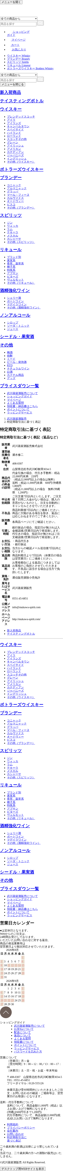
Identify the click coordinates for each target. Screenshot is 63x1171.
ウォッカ (12, 225)
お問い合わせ (15, 1134)
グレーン (12, 142)
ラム (10, 229)
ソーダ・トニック (18, 325)
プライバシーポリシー (21, 1127)
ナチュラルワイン (18, 368)
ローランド (14, 135)
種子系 (11, 266)
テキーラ (12, 232)
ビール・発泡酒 (17, 362)
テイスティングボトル (22, 101)
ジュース (12, 329)
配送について (22, 1032)
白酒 (10, 371)
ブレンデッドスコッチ (21, 116)
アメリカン (14, 148)
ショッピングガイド (19, 396)
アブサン (12, 273)
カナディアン (15, 152)
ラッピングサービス (19, 412)
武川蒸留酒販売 (17, 418)
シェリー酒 (14, 297)
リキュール (11, 249)
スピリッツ (11, 215)
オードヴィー (15, 201)
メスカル (12, 235)
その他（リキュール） (21, 282)
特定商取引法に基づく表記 (17, 1139)
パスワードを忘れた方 (28, 1051)
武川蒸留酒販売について (22, 393)
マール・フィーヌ (18, 194)
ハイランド (14, 132)
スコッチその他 (17, 139)
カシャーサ (14, 238)
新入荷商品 (10, 92)
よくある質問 (15, 402)
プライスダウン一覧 (19, 385)
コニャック (14, 185)
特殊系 (11, 270)
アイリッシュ (15, 145)
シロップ (12, 322)
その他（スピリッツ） (21, 241)
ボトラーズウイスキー (21, 169)
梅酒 (10, 352)
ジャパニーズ (15, 155)
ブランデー (11, 177)
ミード (11, 358)
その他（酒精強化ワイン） (24, 307)
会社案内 (12, 1130)
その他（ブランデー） (21, 207)
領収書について (24, 1041)
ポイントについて (18, 409)
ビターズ (12, 276)
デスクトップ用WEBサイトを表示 (22, 1168)
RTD (10, 365)
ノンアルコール (15, 315)
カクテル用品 (15, 375)
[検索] (40, 23)
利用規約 (12, 1124)
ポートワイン (15, 301)
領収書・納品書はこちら (22, 406)
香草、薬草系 (15, 263)
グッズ (11, 378)
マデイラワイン (17, 304)
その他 (6, 345)
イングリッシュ (17, 158)
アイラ (11, 119)
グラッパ (12, 191)
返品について (22, 1035)
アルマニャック (17, 188)
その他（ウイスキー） (21, 161)
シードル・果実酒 (17, 336)
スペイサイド (15, 129)
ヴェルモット (15, 279)
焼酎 (10, 355)
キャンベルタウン (18, 126)
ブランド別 (14, 257)
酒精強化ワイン (15, 290)
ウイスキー (11, 109)
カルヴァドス (15, 197)
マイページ (14, 399)
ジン (10, 222)
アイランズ (14, 123)
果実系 (11, 260)
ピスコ (11, 204)
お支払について (24, 1028)
